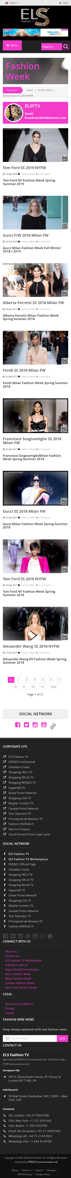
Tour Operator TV (20, 813)
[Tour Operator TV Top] (35, 32)
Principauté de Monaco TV (26, 819)
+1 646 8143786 (41, 1141)
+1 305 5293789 (36, 1126)
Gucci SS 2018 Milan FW (24, 511)
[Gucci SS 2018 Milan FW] (35, 488)
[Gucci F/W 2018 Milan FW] (35, 212)
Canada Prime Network (24, 808)
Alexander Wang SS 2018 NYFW (31, 646)
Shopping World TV (21, 885)
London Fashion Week (19, 983)
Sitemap (51, 1170)
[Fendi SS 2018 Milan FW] (35, 347)
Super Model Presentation (22, 969)
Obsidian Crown (19, 767)
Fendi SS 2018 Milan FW (24, 370)
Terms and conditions (19, 1004)
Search (39, 1170)
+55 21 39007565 (49, 1131)
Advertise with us (16, 965)
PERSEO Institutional (22, 762)
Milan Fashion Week (18, 978)
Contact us (12, 956)
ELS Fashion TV (18, 757)
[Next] (43, 687)
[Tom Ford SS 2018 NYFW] (35, 556)
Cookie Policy (43, 1174)
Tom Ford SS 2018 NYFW (24, 578)
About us (11, 951)
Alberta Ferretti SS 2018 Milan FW (33, 302)
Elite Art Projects (19, 829)
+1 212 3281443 (40, 1120)
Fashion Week (45, 90)
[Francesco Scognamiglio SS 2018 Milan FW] (35, 415)
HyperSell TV (17, 788)
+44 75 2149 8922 (40, 1136)
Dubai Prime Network (23, 793)
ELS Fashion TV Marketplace (28, 859)
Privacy (10, 1008)
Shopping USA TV (20, 798)
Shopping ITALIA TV (21, 880)
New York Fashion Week (21, 987)
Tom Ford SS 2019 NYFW (24, 167)
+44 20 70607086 (37, 1115)
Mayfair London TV (21, 803)
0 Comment (44, 173)
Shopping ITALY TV (20, 772)
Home (30, 90)
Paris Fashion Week (17, 974)
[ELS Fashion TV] (35, 17)
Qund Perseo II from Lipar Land (29, 834)
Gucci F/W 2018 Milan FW (25, 235)
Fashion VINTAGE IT (21, 824)
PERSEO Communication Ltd (42, 1162)
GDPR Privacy (25, 1174)
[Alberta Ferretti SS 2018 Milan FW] (35, 280)
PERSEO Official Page (22, 864)
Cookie (9, 1013)
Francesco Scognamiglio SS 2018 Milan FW (32, 440)
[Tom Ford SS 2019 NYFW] (35, 145)
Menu (14, 45)
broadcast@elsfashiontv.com (45, 118)
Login (65, 2)
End (53, 687)
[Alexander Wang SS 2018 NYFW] (35, 623)
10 (33, 687)
